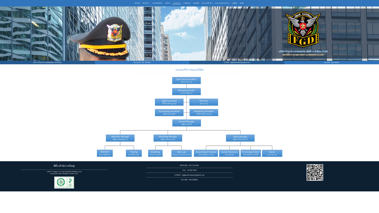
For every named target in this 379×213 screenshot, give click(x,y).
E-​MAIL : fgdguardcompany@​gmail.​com (237, 62)
